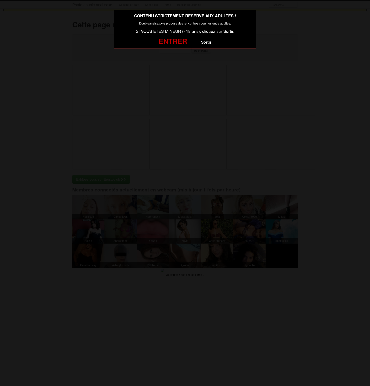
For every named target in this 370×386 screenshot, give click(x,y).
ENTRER (173, 41)
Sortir (206, 42)
